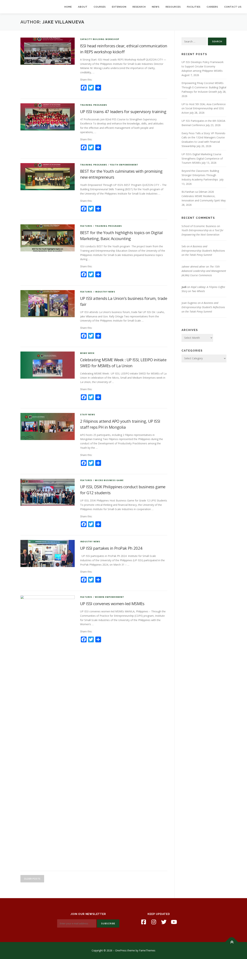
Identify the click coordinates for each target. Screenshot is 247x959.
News (155, 6)
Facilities (194, 6)
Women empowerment (109, 597)
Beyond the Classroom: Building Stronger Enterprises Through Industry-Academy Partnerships (200, 175)
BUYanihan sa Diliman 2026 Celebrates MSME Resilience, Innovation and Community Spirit (201, 196)
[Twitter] (164, 922)
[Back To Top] (231, 942)
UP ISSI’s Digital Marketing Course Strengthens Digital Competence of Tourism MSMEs (202, 158)
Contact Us (233, 6)
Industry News (105, 291)
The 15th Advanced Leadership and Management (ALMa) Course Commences (204, 271)
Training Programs (93, 105)
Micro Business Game (109, 480)
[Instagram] (153, 922)
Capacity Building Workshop (99, 39)
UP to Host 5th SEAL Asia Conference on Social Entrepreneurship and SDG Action (204, 108)
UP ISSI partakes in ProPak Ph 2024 (111, 548)
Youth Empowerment (124, 164)
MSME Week (87, 353)
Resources (173, 6)
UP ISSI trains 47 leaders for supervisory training (123, 111)
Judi (184, 287)
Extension (119, 6)
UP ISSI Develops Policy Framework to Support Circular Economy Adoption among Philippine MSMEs (202, 66)
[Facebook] (143, 922)
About (83, 6)
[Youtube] (174, 922)
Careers (212, 6)
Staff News (87, 414)
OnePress (121, 950)
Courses (100, 6)
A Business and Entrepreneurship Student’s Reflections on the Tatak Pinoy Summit (203, 251)
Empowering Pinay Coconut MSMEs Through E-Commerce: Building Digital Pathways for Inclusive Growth (204, 87)
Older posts (32, 878)
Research (139, 6)
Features (86, 226)
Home (68, 6)
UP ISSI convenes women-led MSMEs (112, 603)
